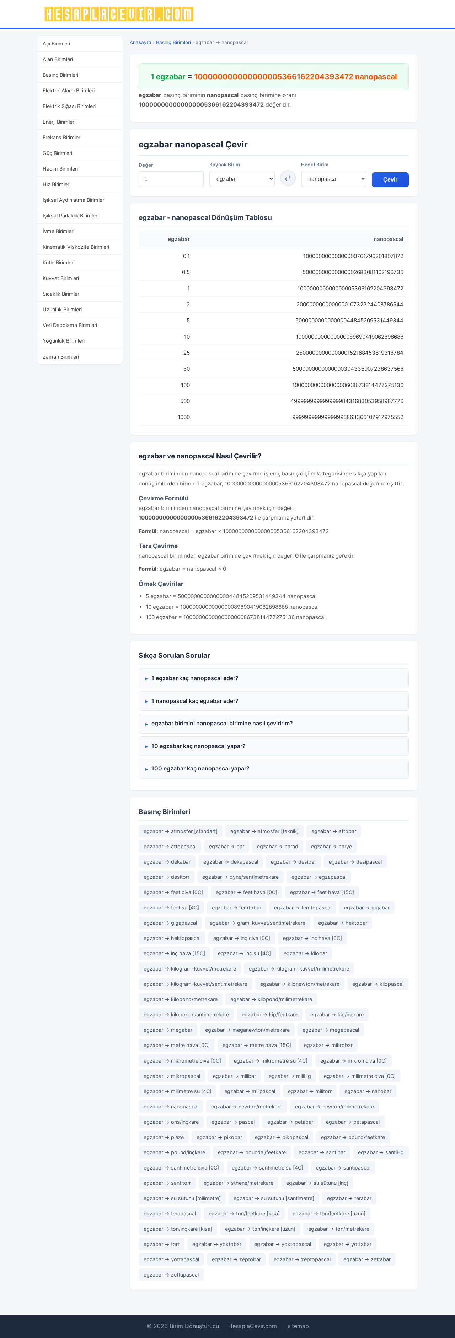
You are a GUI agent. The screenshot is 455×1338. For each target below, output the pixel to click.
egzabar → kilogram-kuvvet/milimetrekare (299, 969)
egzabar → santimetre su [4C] (267, 1168)
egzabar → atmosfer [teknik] (264, 831)
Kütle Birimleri (58, 262)
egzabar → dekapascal (230, 862)
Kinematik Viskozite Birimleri (76, 247)
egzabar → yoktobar (216, 1244)
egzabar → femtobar (236, 907)
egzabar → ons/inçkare (171, 1122)
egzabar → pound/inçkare (174, 1152)
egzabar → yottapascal (171, 1259)
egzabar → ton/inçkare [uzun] (260, 1229)
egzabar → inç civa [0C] (241, 938)
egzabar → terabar (349, 1198)
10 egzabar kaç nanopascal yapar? (198, 745)
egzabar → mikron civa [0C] (353, 1061)
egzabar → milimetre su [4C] (178, 1091)
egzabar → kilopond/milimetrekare (271, 999)
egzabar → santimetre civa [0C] (181, 1168)
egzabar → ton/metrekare (338, 1229)
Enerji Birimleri (59, 122)
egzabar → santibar (322, 1152)
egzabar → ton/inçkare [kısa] (178, 1229)
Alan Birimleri (58, 59)
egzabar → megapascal (331, 1030)
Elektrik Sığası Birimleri (69, 106)
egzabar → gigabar (367, 907)
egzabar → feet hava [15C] (322, 892)
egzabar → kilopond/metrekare (181, 999)
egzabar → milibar (234, 1076)
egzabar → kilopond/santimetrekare (186, 1014)
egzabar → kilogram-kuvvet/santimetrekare (195, 984)
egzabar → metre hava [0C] (177, 1045)
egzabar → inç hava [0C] (312, 938)
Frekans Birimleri (62, 137)
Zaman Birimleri (61, 357)
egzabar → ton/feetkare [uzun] (329, 1213)
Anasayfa (140, 42)
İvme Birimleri (58, 231)
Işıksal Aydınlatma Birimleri (74, 200)
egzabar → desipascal (355, 862)
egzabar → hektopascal (172, 938)
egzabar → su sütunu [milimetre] (182, 1198)
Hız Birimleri (56, 184)
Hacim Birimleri (60, 169)
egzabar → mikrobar (328, 1045)
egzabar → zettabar (367, 1259)
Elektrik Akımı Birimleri (69, 90)
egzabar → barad (277, 846)
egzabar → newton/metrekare (246, 1106)
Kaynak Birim (224, 164)
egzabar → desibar (293, 862)
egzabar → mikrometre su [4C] (270, 1061)
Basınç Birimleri (60, 75)
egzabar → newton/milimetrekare (334, 1106)
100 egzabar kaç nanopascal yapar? (200, 768)
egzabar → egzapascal (318, 877)
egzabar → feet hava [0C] (246, 892)
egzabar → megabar (168, 1030)
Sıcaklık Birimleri (61, 294)
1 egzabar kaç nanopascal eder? (195, 678)
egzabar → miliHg (290, 1076)
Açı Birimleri (56, 44)
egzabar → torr (162, 1244)
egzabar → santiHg (381, 1152)
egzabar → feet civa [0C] (173, 892)
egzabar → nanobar (367, 1091)
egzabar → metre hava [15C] (257, 1045)
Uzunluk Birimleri (62, 309)
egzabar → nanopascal (171, 1106)
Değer (146, 165)
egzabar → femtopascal (302, 907)
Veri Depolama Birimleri (70, 325)
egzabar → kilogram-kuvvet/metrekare (190, 969)
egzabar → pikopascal (281, 1137)
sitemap (298, 1325)
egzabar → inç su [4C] (244, 953)
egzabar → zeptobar (236, 1259)
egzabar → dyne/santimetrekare (240, 877)
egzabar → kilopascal (377, 984)
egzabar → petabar (290, 1122)
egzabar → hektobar (342, 923)
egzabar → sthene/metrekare (238, 1183)
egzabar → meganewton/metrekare (247, 1030)
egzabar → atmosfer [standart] (181, 831)
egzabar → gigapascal (170, 923)
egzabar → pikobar (219, 1137)
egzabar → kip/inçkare (337, 1014)
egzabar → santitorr (167, 1183)
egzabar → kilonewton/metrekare (299, 984)
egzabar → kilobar (305, 953)
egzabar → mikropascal (172, 1076)
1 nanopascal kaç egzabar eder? (195, 700)
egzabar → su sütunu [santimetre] (274, 1198)
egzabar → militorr (310, 1091)
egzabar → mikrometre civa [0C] (182, 1061)
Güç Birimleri (57, 153)
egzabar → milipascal (249, 1091)
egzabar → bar (226, 846)
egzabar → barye (331, 846)
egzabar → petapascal (353, 1122)
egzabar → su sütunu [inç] (317, 1183)
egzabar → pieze (164, 1137)
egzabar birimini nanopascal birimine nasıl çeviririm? (222, 723)
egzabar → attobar (333, 831)
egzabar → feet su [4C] (171, 907)
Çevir (390, 180)
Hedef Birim (314, 164)
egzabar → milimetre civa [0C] (360, 1076)
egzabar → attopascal (170, 846)
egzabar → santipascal (343, 1168)
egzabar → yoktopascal (282, 1244)
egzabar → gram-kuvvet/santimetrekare (257, 923)
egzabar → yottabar (347, 1244)
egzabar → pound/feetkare (353, 1137)
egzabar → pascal (233, 1122)
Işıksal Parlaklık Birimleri (70, 216)
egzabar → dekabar (167, 862)
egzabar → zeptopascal (302, 1259)
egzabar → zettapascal (171, 1275)
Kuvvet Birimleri (61, 278)
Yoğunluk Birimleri (64, 341)
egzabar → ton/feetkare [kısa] (244, 1213)
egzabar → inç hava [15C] (174, 953)
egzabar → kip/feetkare (270, 1014)
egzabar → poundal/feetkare (252, 1152)
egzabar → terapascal (170, 1213)
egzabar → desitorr (166, 877)
